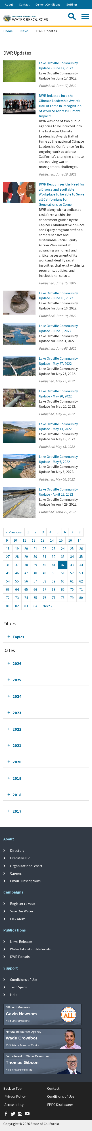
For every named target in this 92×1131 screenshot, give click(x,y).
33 (63, 556)
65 (26, 589)
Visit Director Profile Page (19, 1069)
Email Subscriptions (25, 881)
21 (35, 548)
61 (72, 581)
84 (35, 606)
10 (15, 540)
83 (26, 606)
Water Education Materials (30, 949)
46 (17, 573)
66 (35, 589)
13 (42, 540)
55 (17, 581)
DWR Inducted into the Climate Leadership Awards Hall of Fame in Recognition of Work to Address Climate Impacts (60, 105)
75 (35, 597)
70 (72, 589)
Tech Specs (18, 987)
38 (26, 565)
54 (8, 581)
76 (44, 597)
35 (81, 556)
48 (35, 573)
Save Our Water (21, 911)
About (9, 4)
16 (70, 540)
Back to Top (12, 1088)
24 (63, 548)
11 (24, 540)
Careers (16, 873)
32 (53, 556)
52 (72, 573)
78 (63, 597)
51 (63, 573)
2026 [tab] (17, 663)
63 (8, 589)
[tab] (46, 636)
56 (26, 581)
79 (72, 597)
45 (8, 573)
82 (17, 606)
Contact (24, 4)
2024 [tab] (17, 696)
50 (53, 573)
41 (53, 565)
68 (53, 589)
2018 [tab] (17, 794)
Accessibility (13, 1104)
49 (44, 573)
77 (53, 597)
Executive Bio (20, 858)
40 (44, 565)
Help (13, 994)
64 (17, 589)
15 (61, 540)
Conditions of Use (23, 979)
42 (63, 565)
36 (8, 565)
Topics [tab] (18, 636)
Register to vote (22, 903)
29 (26, 556)
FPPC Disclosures (60, 1104)
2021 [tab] (17, 745)
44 (81, 565)
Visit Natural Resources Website (22, 1045)
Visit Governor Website (17, 1020)
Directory (17, 850)
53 (81, 573)
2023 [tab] (17, 712)
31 (44, 556)
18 (8, 548)
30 (35, 556)
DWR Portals (20, 956)
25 (72, 548)
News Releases (21, 941)
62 (81, 581)
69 (63, 589)
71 (81, 589)
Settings (71, 4)
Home (8, 31)
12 (33, 540)
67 (44, 589)
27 (8, 556)
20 (26, 548)
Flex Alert (17, 918)
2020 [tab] (17, 761)
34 (72, 556)
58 (44, 581)
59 (53, 581)
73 (17, 597)
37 (17, 565)
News (24, 31)
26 (81, 548)
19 (17, 548)
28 (17, 556)
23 (53, 548)
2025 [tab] (17, 679)
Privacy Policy (14, 1096)
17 (79, 540)
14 (52, 540)
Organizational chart (26, 865)
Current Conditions (48, 4)
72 (8, 597)
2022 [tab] (17, 729)
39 (35, 565)
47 (26, 573)
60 (63, 581)
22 (44, 548)
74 (26, 597)
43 (72, 565)
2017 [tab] (17, 811)
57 (35, 581)
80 (81, 597)
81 (8, 606)
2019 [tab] (17, 778)
